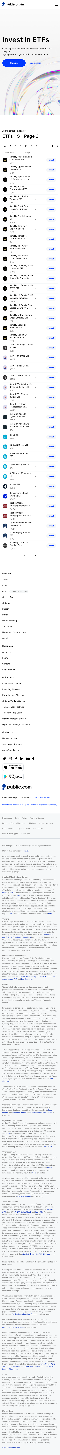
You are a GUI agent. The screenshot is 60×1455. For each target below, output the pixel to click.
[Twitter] (4, 759)
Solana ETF (14, 484)
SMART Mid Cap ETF (19, 356)
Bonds (5, 615)
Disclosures (7, 818)
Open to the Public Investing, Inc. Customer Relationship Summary (29, 805)
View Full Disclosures (11, 1448)
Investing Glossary (11, 689)
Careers (6, 664)
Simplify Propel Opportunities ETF (18, 188)
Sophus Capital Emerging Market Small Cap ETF (20, 514)
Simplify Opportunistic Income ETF (20, 168)
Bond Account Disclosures (41, 1113)
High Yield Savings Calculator (16, 724)
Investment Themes (11, 683)
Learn (5, 658)
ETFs (4, 585)
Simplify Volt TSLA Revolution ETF (18, 336)
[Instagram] (10, 759)
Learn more (47, 1147)
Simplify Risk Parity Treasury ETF (18, 198)
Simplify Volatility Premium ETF (17, 326)
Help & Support (9, 738)
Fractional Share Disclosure (13, 1327)
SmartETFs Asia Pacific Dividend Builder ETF (20, 385)
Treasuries (7, 626)
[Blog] (28, 759)
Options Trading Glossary (14, 701)
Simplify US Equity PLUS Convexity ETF (21, 267)
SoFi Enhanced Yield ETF (19, 455)
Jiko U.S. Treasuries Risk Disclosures (37, 1254)
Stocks (5, 579)
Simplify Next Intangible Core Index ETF (20, 158)
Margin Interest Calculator (14, 719)
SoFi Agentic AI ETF (18, 445)
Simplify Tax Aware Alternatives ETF (18, 247)
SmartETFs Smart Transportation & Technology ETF (18, 405)
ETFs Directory (8, 828)
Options (6, 603)
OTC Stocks (38, 828)
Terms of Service (37, 818)
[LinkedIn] (22, 759)
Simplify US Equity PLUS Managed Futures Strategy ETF (21, 297)
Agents (5, 638)
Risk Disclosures (24, 1196)
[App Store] (13, 767)
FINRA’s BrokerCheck (42, 797)
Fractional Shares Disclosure (14, 823)
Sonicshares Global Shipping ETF (18, 494)
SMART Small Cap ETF (20, 366)
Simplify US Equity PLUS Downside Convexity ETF (21, 277)
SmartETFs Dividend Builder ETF (19, 395)
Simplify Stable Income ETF (20, 217)
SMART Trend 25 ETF (19, 375)
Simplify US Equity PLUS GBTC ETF (21, 287)
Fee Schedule (8, 670)
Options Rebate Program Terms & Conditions (37, 976)
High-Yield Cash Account (14, 632)
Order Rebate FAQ (9, 979)
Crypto (15, 591)
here (18, 895)
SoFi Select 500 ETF (19, 464)
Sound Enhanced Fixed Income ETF (20, 524)
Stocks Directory (46, 823)
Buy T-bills (25, 834)
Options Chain (24, 828)
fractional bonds (19, 1113)
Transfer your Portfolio (13, 707)
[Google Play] (13, 776)
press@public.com (11, 750)
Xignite (26, 851)
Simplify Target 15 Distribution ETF (18, 237)
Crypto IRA (7, 597)
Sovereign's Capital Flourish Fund (18, 544)
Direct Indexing (9, 620)
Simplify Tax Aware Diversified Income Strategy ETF (18, 257)
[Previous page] (24, 555)
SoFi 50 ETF (15, 435)
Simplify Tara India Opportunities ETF (18, 227)
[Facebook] (16, 759)
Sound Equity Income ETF (19, 534)
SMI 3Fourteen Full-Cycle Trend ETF (18, 415)
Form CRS (39, 1212)
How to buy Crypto (10, 834)
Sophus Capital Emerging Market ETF (19, 504)
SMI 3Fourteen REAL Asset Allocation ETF (19, 425)
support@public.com (12, 744)
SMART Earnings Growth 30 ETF (21, 346)
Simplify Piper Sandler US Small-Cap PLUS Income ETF (20, 178)
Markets (32, 823)
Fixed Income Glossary (13, 695)
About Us (6, 652)
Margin (5, 609)
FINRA (4, 893)
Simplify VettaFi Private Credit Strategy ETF (20, 316)
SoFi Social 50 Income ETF (20, 474)
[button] (13, 4)
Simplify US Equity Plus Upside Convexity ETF (20, 306)
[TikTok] (33, 758)
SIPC (11, 893)
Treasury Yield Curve (12, 713)
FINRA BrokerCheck (23, 1212)
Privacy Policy (21, 818)
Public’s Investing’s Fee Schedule (25, 1314)
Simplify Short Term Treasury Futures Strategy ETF (18, 208)
